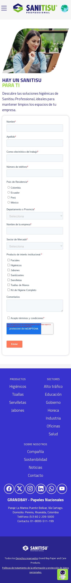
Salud (53, 434)
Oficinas (53, 426)
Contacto (35, 475)
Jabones (17, 410)
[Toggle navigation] (4, 8)
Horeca (53, 410)
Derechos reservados (27, 558)
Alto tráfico (53, 386)
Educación (53, 394)
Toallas (18, 394)
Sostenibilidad (35, 459)
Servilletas (17, 402)
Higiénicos (17, 386)
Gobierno (53, 402)
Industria (53, 418)
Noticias (35, 467)
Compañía (35, 451)
